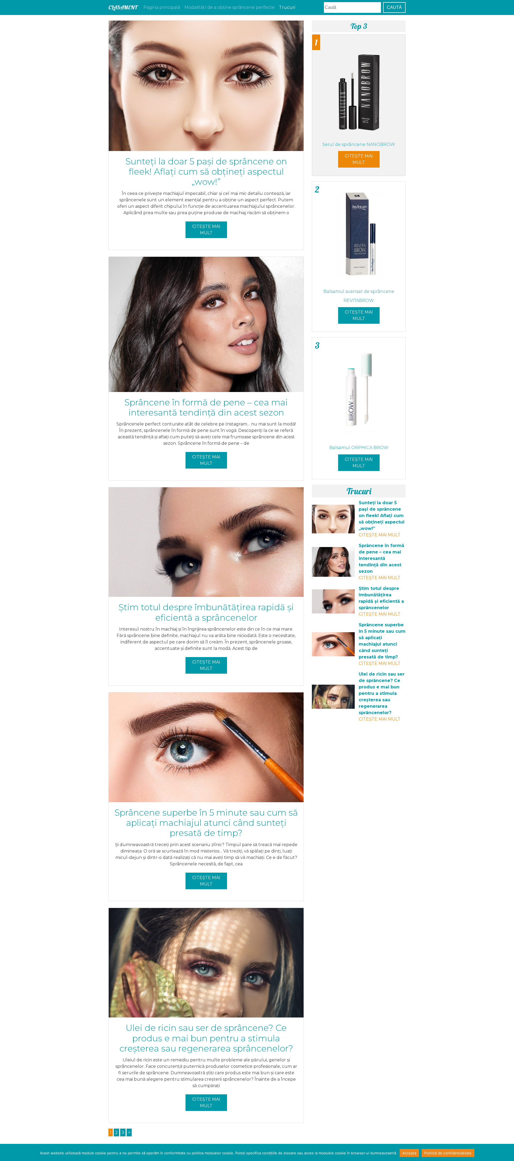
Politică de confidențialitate (447, 1153)
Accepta (409, 1153)
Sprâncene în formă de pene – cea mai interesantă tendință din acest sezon (206, 407)
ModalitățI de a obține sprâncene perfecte (229, 7)
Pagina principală (161, 7)
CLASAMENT (122, 7)
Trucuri (287, 7)
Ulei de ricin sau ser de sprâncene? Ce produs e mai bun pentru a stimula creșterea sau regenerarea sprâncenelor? (206, 1038)
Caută (394, 7)
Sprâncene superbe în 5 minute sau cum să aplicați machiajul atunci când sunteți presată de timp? (206, 822)
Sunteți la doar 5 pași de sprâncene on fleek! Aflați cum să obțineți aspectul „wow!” (206, 171)
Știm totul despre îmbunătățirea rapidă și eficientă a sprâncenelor (206, 612)
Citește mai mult (206, 229)
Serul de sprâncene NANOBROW (358, 144)
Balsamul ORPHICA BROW (358, 447)
